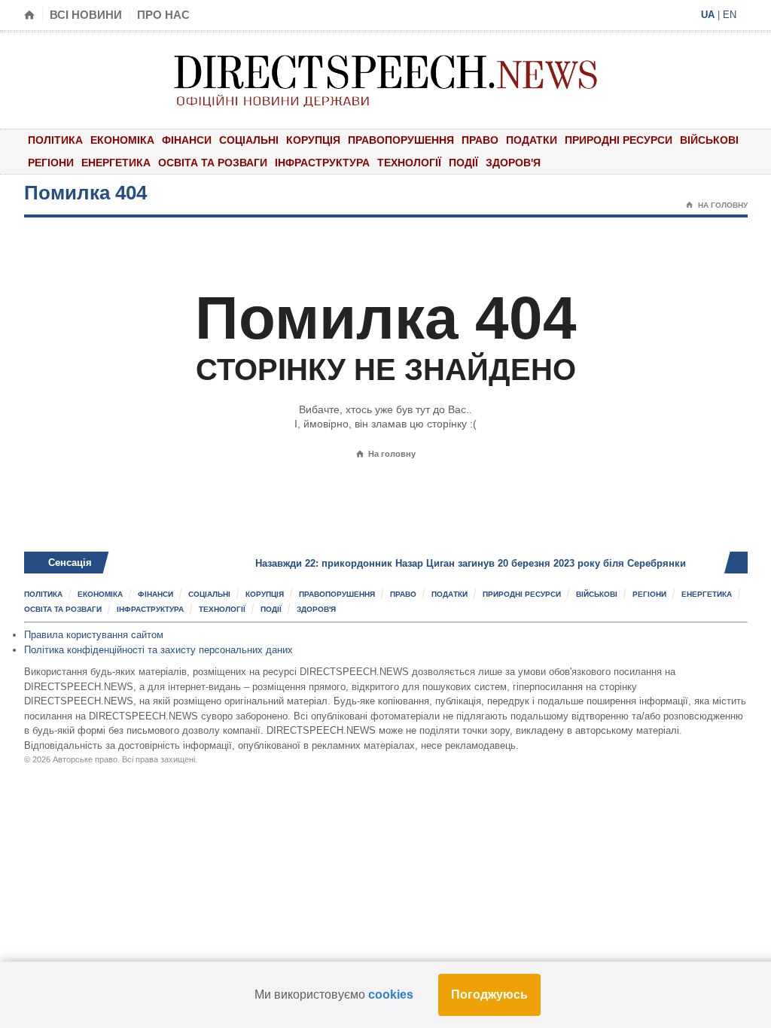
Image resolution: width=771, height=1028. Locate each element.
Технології (409, 163)
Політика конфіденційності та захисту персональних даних (158, 649)
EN (729, 14)
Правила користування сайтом (93, 634)
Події (463, 163)
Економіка (122, 140)
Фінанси (187, 140)
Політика (55, 140)
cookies (390, 994)
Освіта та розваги (212, 163)
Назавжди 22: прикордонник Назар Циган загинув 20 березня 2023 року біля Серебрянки (445, 563)
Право (480, 140)
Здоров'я (513, 163)
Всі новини (86, 14)
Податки (531, 140)
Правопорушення (401, 140)
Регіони (51, 163)
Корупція (313, 140)
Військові (709, 140)
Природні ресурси (618, 140)
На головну (717, 205)
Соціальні (249, 140)
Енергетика (116, 163)
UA (708, 14)
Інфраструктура (322, 163)
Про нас (163, 14)
